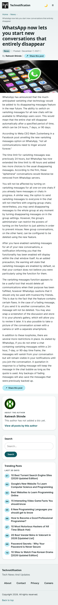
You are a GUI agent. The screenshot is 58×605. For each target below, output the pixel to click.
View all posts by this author (21, 425)
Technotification (20, 5)
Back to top (8, 600)
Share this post (34, 56)
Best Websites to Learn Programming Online (32, 494)
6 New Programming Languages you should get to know (31, 511)
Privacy (35, 583)
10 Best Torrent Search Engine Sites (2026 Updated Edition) (31, 477)
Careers (48, 583)
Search (11, 454)
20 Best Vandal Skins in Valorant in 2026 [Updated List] (31, 536)
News (6, 51)
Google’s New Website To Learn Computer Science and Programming (32, 485)
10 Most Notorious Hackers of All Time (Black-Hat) (30, 528)
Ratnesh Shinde (14, 56)
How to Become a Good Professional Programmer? (32, 519)
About (7, 583)
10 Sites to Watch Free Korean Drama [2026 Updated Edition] (32, 554)
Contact (21, 583)
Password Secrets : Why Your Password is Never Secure (27, 545)
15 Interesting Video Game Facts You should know (32, 502)
